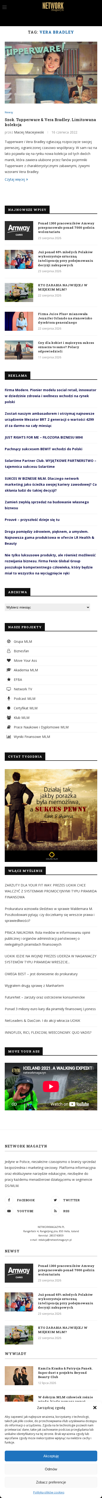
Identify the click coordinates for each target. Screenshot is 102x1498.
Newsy (9, 112)
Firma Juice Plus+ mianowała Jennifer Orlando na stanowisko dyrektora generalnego (65, 318)
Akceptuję (51, 1456)
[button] (95, 1407)
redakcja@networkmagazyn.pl (55, 1239)
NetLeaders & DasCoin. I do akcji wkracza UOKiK (42, 1020)
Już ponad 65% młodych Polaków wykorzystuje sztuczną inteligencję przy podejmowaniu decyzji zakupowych (65, 258)
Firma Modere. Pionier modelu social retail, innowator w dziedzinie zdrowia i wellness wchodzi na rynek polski (50, 396)
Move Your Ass (25, 660)
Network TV (22, 689)
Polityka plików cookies (48, 1492)
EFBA (17, 679)
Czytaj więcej (15, 179)
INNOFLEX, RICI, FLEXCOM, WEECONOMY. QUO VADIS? (48, 1032)
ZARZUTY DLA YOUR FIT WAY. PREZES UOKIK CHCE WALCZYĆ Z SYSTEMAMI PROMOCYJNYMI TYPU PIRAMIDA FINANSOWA (51, 891)
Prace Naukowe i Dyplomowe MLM (41, 727)
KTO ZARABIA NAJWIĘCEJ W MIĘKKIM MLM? (63, 287)
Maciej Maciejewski (29, 132)
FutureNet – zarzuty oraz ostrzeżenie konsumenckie (45, 997)
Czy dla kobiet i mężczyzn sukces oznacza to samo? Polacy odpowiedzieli (66, 347)
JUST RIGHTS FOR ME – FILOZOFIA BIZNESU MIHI (44, 437)
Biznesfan (21, 651)
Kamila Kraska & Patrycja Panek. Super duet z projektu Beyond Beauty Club (65, 1372)
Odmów (51, 1469)
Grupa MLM (22, 641)
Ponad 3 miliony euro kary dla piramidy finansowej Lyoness (50, 1009)
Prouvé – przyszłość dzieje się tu (32, 519)
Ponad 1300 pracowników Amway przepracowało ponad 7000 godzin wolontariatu (66, 227)
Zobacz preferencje (51, 1482)
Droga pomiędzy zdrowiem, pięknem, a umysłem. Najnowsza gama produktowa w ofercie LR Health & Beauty (49, 537)
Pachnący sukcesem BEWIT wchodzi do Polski (43, 449)
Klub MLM (21, 717)
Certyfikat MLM (25, 708)
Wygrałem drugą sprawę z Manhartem (34, 985)
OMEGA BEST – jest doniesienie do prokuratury (41, 974)
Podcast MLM (24, 698)
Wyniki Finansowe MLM (31, 736)
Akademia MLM (25, 670)
